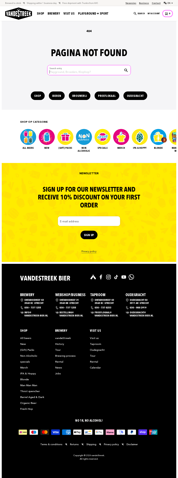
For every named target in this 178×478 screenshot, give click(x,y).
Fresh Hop (26, 408)
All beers (28, 148)
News (58, 367)
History (59, 344)
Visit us (69, 13)
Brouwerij (79, 96)
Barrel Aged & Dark (32, 397)
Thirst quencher (30, 391)
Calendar (95, 367)
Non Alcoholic (84, 149)
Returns (74, 444)
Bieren (56, 96)
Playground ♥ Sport (93, 13)
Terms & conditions (51, 444)
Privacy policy (89, 251)
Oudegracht (135, 96)
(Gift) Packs (65, 148)
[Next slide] (164, 139)
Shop (40, 13)
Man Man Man (28, 385)
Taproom (95, 344)
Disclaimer (132, 444)
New (46, 148)
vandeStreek (63, 338)
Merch (121, 148)
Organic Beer (28, 403)
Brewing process (65, 355)
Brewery (54, 13)
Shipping (91, 444)
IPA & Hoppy (139, 148)
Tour (58, 349)
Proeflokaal (107, 96)
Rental (59, 361)
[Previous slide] (14, 139)
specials (103, 148)
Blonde (158, 148)
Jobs (58, 373)
